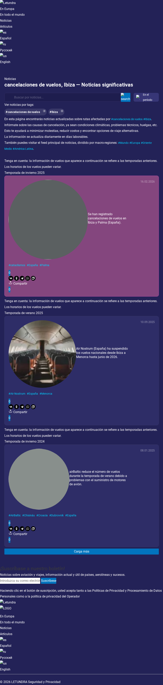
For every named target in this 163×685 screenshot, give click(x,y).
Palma (45, 265)
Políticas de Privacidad (108, 591)
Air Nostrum (17, 393)
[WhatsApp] (27, 278)
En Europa (7, 9)
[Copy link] (33, 278)
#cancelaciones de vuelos (23, 112)
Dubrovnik (57, 515)
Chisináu (29, 515)
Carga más (81, 551)
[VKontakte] (11, 278)
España (33, 265)
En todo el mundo (12, 15)
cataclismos (17, 265)
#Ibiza (53, 112)
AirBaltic (15, 515)
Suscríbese (48, 581)
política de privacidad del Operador (55, 596)
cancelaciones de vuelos (128, 119)
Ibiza (148, 119)
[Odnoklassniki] (16, 278)
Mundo (124, 142)
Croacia (43, 515)
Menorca (46, 393)
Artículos (6, 26)
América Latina (24, 148)
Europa (135, 142)
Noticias (6, 20)
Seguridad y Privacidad (44, 682)
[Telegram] (22, 278)
